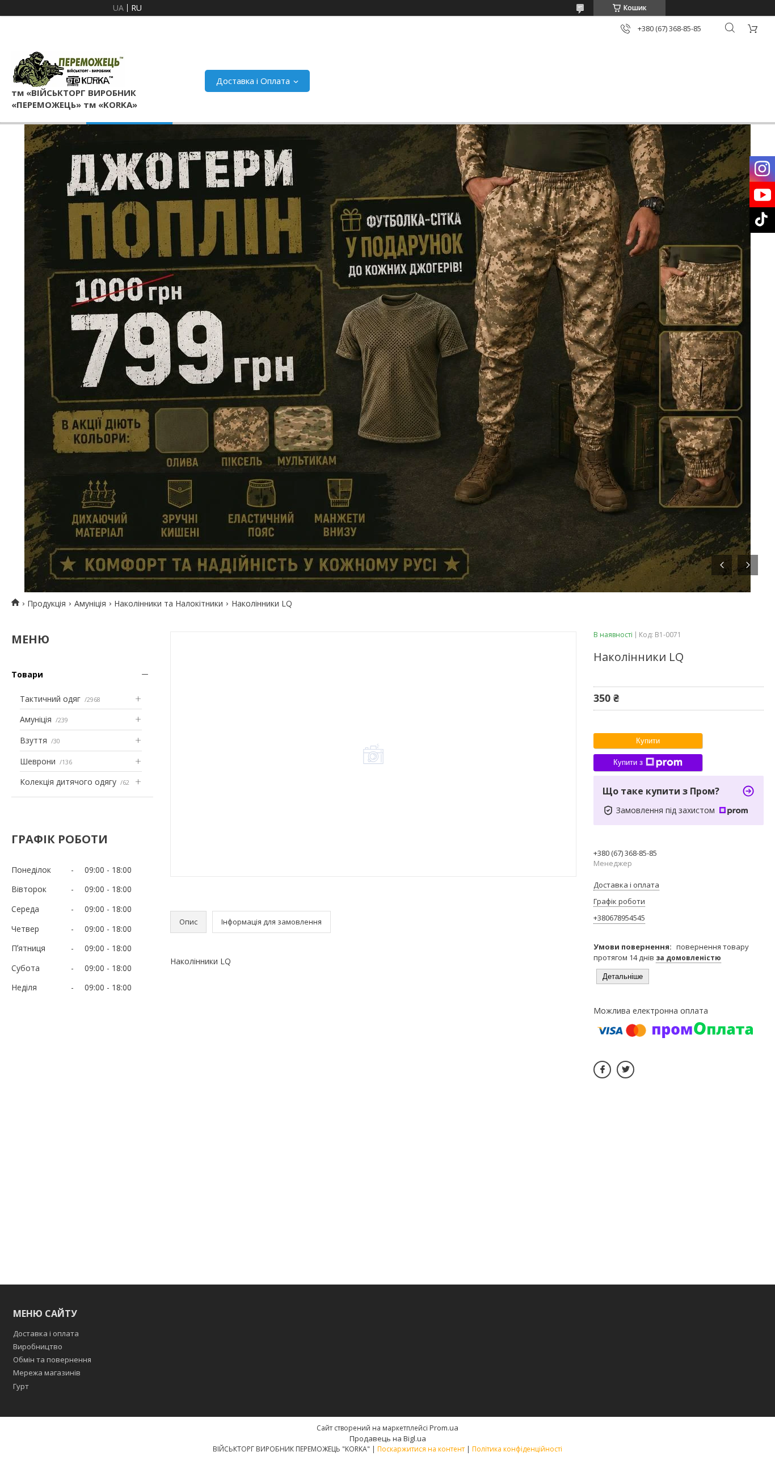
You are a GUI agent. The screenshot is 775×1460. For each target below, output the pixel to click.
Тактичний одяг (50, 698)
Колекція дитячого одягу (68, 781)
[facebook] (602, 1069)
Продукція (46, 603)
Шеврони (38, 761)
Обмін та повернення (52, 1359)
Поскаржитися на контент (421, 1449)
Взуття (33, 740)
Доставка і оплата (46, 1333)
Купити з (628, 762)
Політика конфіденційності (517, 1449)
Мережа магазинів (47, 1372)
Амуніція (90, 603)
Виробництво (37, 1346)
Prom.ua (443, 1428)
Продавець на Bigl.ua (387, 1438)
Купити (648, 741)
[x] (625, 1069)
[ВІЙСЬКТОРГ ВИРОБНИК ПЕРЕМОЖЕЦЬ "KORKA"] (68, 69)
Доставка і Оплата (253, 80)
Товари (27, 674)
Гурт (21, 1386)
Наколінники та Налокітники (168, 603)
